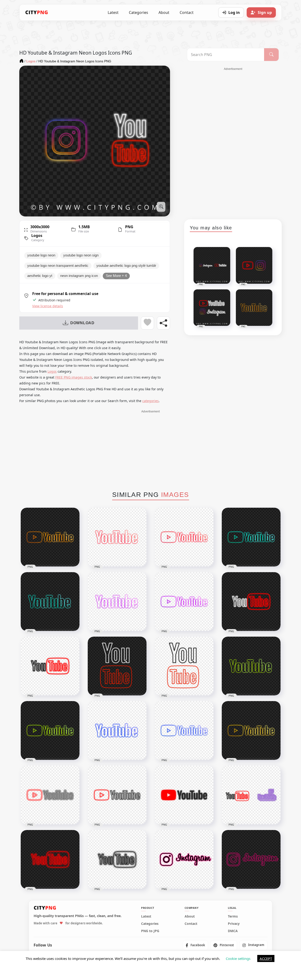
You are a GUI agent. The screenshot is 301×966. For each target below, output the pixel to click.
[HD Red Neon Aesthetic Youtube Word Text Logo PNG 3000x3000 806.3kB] (117, 537)
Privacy (234, 924)
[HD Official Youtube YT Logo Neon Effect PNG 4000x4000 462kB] (184, 795)
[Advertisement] (233, 141)
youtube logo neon (41, 255)
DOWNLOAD (82, 323)
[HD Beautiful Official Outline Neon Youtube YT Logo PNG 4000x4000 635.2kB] (50, 795)
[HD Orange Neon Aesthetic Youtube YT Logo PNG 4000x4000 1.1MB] (50, 537)
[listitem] (195, 945)
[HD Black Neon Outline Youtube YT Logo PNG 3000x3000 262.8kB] (117, 859)
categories (150, 401)
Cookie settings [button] (238, 958)
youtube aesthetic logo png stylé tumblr (126, 265)
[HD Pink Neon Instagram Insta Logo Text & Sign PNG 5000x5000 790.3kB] (251, 859)
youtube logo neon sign (81, 255)
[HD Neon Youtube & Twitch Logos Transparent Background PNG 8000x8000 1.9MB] (251, 795)
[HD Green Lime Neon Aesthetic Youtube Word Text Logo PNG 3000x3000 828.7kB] (251, 666)
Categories (138, 12)
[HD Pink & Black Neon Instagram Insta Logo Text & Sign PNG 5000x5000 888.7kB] (184, 859)
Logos (36, 235)
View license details (47, 306)
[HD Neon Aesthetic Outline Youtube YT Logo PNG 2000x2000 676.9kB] (117, 666)
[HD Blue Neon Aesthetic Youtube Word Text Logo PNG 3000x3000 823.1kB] (117, 730)
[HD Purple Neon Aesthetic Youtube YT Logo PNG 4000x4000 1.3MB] (184, 601)
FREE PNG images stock (73, 377)
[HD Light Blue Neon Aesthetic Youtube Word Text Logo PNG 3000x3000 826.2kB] (50, 601)
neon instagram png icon (79, 276)
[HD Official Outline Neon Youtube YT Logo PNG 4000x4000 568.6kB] (117, 795)
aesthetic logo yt (39, 276)
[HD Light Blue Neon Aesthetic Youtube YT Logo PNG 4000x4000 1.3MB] (251, 537)
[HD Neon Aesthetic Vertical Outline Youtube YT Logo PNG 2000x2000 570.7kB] (184, 666)
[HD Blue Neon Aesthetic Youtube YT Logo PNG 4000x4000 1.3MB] (184, 730)
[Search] (271, 54)
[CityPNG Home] (36, 12)
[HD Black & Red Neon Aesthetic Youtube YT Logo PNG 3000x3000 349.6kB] (50, 666)
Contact (187, 12)
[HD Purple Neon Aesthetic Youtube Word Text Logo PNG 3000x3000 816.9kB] (117, 601)
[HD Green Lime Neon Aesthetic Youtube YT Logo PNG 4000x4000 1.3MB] (50, 730)
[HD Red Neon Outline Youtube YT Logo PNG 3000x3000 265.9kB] (50, 859)
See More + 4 (116, 276)
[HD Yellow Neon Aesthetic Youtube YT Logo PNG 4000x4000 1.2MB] (251, 730)
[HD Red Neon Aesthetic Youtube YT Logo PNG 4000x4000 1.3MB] (184, 537)
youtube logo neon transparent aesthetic (57, 265)
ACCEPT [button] (266, 958)
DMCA (233, 931)
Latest (113, 12)
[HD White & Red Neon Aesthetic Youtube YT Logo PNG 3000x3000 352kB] (251, 601)
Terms (233, 916)
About (163, 12)
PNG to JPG (150, 931)
